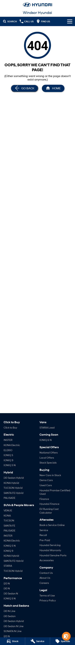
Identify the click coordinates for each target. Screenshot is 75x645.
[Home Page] (37, 4)
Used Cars (46, 485)
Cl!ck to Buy (10, 427)
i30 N (7, 588)
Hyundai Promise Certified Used (55, 492)
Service (44, 530)
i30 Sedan (9, 616)
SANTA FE (9, 525)
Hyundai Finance (49, 503)
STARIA (8, 565)
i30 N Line (9, 611)
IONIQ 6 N (46, 439)
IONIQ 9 (8, 460)
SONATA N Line (12, 631)
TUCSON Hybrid (13, 487)
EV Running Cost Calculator (49, 510)
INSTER (8, 439)
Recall (43, 535)
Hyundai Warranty (50, 550)
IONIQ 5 (8, 455)
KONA (7, 515)
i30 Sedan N (11, 593)
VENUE (8, 510)
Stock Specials (48, 462)
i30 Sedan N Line (13, 626)
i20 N (7, 583)
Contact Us (46, 572)
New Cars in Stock (50, 475)
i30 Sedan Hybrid (14, 477)
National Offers (49, 452)
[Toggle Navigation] (69, 21)
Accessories (47, 560)
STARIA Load (47, 427)
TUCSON (9, 520)
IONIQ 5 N (10, 465)
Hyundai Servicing (50, 545)
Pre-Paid (45, 540)
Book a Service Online (52, 525)
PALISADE (9, 497)
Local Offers (47, 457)
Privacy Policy (48, 600)
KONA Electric (12, 445)
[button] (66, 636)
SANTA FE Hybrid (13, 492)
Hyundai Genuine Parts (53, 555)
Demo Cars (46, 480)
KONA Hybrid (11, 482)
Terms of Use (47, 595)
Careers (44, 582)
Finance (44, 498)
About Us (45, 577)
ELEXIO (8, 450)
